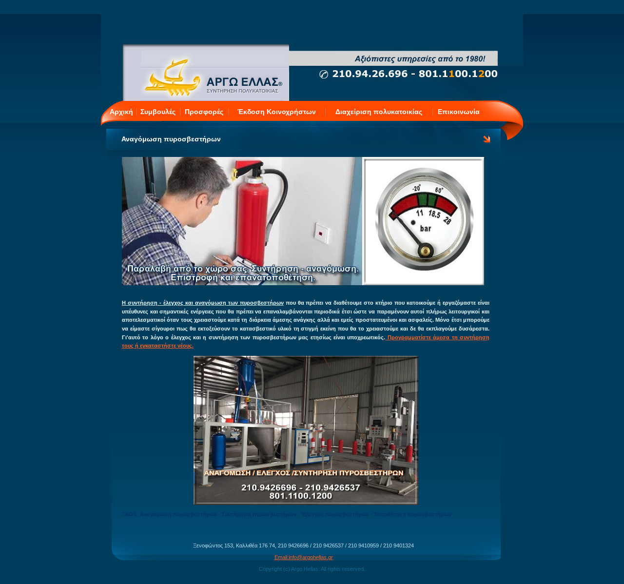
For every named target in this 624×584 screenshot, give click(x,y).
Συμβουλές (158, 112)
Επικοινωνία (459, 112)
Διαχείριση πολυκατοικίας (378, 112)
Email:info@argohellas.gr (303, 557)
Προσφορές (204, 112)
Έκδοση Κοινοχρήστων (276, 112)
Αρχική (121, 112)
